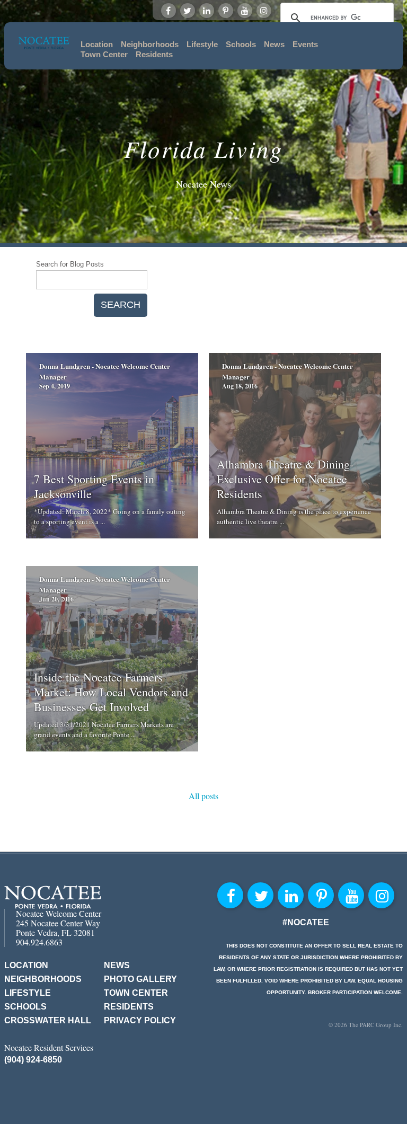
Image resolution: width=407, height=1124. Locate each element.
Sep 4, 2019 (54, 386)
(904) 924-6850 (33, 1059)
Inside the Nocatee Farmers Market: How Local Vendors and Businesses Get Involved (111, 691)
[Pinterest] (225, 10)
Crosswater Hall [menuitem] (47, 1020)
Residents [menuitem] (154, 54)
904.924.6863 (39, 942)
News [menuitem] (274, 44)
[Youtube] (244, 10)
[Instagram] (263, 10)
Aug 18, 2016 (240, 386)
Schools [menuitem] (241, 44)
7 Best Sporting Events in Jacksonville (94, 486)
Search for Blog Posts (70, 264)
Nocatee (52, 897)
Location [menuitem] (97, 44)
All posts (203, 795)
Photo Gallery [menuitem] (140, 979)
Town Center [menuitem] (104, 54)
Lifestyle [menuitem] (202, 44)
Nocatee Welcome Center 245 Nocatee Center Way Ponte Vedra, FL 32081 (58, 923)
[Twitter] (187, 10)
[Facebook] (168, 10)
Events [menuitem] (305, 44)
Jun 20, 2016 (56, 599)
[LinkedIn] (206, 10)
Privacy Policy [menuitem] (140, 1020)
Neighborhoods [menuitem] (150, 44)
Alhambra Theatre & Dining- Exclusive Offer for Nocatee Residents (285, 478)
